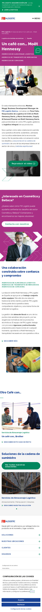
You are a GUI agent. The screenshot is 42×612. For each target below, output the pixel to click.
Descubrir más (11, 341)
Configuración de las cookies (21, 609)
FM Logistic (6, 32)
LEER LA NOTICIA (11, 10)
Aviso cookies (5, 568)
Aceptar (21, 600)
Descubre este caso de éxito (17, 442)
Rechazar (21, 604)
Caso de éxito (17, 32)
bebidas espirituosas (24, 146)
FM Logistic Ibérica (10, 111)
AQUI (32, 591)
